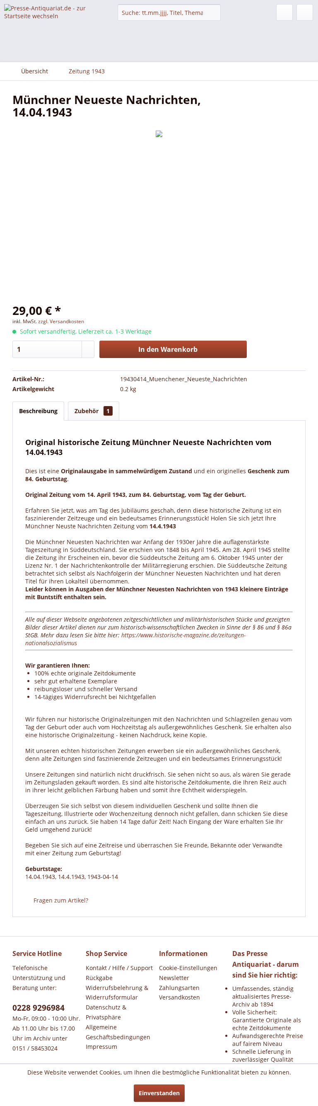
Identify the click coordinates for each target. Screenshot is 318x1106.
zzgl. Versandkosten (61, 321)
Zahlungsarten (179, 988)
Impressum (101, 1046)
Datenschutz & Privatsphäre (106, 1012)
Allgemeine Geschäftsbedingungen (118, 1032)
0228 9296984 (38, 1007)
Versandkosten (179, 997)
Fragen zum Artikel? (60, 900)
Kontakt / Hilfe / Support (119, 968)
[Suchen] (213, 12)
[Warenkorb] (304, 12)
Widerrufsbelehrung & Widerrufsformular (117, 993)
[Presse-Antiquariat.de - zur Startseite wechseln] (48, 19)
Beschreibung (38, 411)
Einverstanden (159, 1093)
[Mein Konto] (284, 12)
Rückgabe (99, 978)
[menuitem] (169, 12)
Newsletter (174, 978)
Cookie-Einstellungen (188, 968)
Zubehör (92, 411)
